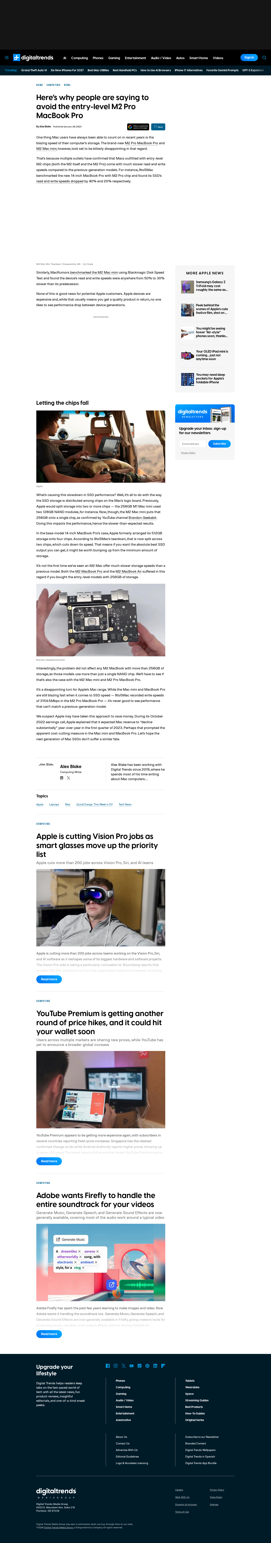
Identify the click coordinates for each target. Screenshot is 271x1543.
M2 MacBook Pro (88, 571)
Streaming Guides (197, 1401)
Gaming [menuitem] (114, 58)
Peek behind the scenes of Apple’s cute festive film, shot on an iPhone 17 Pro (212, 311)
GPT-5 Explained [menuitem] (253, 70)
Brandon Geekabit (142, 517)
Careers (179, 1489)
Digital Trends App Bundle (200, 1463)
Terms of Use (182, 1511)
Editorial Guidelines (127, 1456)
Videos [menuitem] (218, 58)
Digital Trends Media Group (58, 1527)
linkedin (61, 778)
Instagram (116, 1366)
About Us (121, 1436)
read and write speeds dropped (60, 181)
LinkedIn (155, 1366)
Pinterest (147, 1366)
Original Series (194, 1420)
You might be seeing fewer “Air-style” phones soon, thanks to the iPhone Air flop (211, 334)
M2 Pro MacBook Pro (141, 143)
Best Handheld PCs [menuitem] (125, 70)
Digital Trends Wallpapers (200, 1450)
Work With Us (182, 1497)
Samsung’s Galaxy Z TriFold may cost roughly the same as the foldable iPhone (211, 288)
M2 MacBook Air (128, 571)
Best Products (194, 1407)
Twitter (124, 1366)
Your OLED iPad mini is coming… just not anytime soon (212, 355)
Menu (7, 57)
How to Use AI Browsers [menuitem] (156, 70)
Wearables (192, 1387)
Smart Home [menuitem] (198, 58)
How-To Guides (195, 1414)
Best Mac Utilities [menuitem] (98, 70)
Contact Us (123, 1443)
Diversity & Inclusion (186, 1504)
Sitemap (214, 1504)
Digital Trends (26, 63)
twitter (68, 778)
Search (264, 57)
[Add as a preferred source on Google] (138, 126)
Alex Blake (45, 126)
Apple (39, 804)
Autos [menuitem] (180, 58)
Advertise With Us (127, 1450)
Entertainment (125, 1414)
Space (189, 1394)
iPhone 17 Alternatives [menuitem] (189, 70)
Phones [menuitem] (98, 58)
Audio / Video (125, 1401)
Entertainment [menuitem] (135, 58)
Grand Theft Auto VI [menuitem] (34, 70)
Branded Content (195, 1443)
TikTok (139, 1366)
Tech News (125, 804)
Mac (67, 804)
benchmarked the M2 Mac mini (94, 272)
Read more (49, 979)
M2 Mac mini (46, 148)
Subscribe (219, 444)
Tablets (189, 1381)
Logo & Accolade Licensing (132, 1463)
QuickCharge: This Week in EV (94, 804)
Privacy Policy (188, 452)
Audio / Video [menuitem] (161, 58)
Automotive (123, 1420)
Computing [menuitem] (79, 58)
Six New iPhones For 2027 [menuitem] (67, 70)
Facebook (108, 1366)
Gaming (121, 1394)
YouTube (132, 1366)
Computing (123, 1387)
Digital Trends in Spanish (200, 1456)
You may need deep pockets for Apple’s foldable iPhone (210, 379)
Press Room (216, 1497)
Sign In (249, 57)
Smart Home (124, 1407)
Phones (120, 1381)
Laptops (54, 804)
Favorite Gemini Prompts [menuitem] (222, 70)
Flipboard (163, 1366)
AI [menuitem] (64, 58)
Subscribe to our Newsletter (202, 1436)
